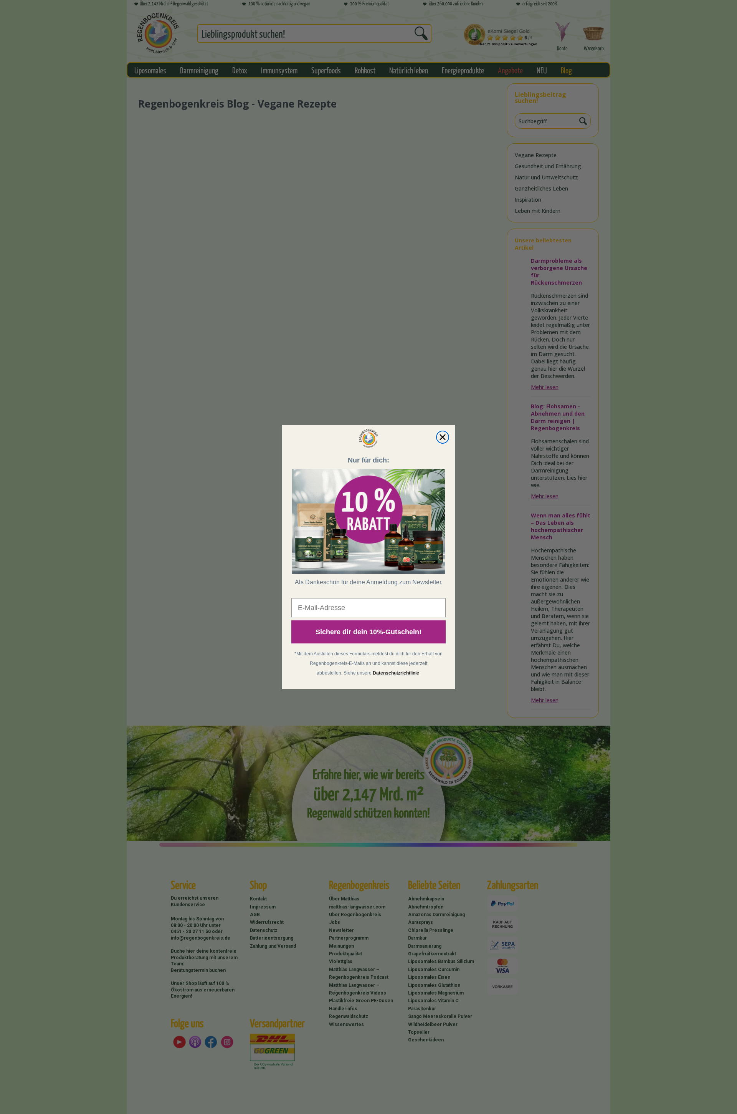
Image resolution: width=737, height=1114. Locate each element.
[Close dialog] (442, 437)
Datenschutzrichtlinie (396, 673)
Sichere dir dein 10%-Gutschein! (368, 632)
